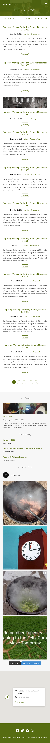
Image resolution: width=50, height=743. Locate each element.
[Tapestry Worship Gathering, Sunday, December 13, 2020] (25, 107)
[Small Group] (25, 412)
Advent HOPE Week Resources (15, 457)
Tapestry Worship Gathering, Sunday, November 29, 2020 (25, 168)
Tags (36, 18)
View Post (25, 54)
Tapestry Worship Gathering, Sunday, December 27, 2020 (25, 28)
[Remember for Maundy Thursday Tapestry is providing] (25, 502)
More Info (20, 702)
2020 (14, 18)
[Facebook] (17, 730)
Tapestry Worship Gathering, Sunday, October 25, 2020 (25, 310)
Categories (28, 18)
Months (43, 18)
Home (5, 18)
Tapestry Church (10, 4)
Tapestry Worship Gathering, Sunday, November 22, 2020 (25, 204)
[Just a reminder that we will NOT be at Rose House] (25, 637)
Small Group (8, 417)
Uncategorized (35, 34)
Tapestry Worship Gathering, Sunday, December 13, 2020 (25, 113)
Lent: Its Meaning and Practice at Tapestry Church (22, 448)
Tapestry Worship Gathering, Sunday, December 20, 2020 (25, 63)
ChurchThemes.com (41, 737)
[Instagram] (27, 730)
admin (26, 34)
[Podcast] (32, 730)
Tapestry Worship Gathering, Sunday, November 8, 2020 (25, 239)
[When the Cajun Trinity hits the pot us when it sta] (25, 592)
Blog (9, 18)
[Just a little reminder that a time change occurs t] (25, 547)
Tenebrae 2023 (9, 440)
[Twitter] (22, 730)
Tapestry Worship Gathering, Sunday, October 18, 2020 (25, 346)
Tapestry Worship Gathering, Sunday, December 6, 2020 (25, 133)
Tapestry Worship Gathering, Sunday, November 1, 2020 (25, 275)
